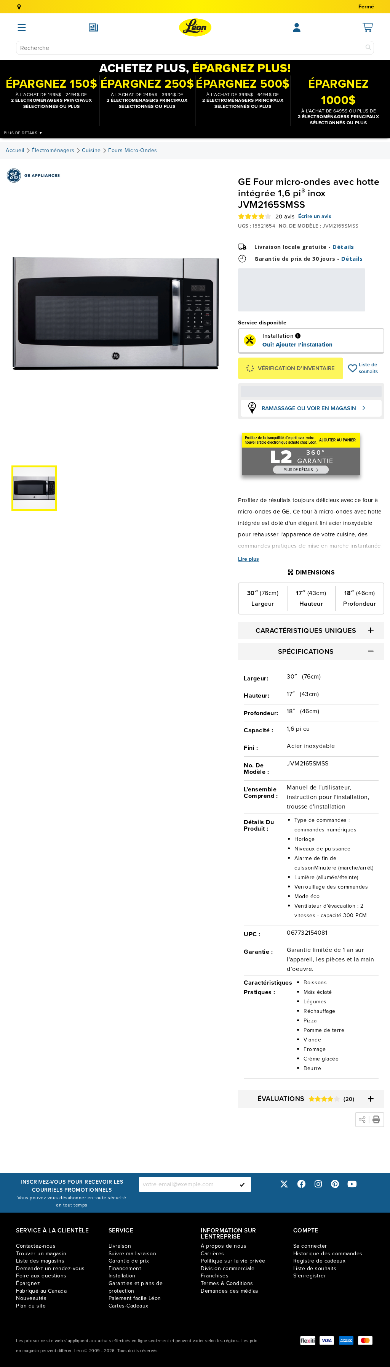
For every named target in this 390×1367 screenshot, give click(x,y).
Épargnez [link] (28, 1283)
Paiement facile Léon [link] (135, 1298)
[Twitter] (284, 1184)
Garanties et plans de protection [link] (136, 1287)
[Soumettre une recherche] (368, 48)
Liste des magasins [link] (40, 1261)
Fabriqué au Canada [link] (41, 1291)
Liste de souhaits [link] (315, 1268)
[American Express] (346, 1340)
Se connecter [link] (310, 1246)
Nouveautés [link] (31, 1298)
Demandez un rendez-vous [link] (50, 1268)
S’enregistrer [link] (309, 1276)
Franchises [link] (215, 1276)
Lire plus (248, 559)
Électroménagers (53, 150)
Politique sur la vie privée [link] (233, 1261)
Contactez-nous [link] (36, 1246)
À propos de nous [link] (223, 1246)
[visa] (326, 1340)
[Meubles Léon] (195, 27)
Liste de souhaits (353, 368)
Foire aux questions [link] (41, 1276)
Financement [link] (125, 1268)
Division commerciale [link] (227, 1268)
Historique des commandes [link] (328, 1254)
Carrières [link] (212, 1254)
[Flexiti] (307, 1340)
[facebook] (301, 1184)
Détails (343, 246)
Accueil (15, 150)
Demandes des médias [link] (230, 1291)
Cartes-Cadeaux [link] (129, 1306)
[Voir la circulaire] (93, 27)
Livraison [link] (120, 1246)
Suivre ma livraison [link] (133, 1254)
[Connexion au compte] (296, 27)
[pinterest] (335, 1184)
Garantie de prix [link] (129, 1261)
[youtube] (352, 1184)
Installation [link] (122, 1276)
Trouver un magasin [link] (41, 1254)
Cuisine (91, 150)
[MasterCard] (365, 1340)
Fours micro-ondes (132, 150)
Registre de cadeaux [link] (319, 1261)
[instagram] (318, 1184)
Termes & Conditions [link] (227, 1283)
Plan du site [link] (31, 1306)
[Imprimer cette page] (376, 1119)
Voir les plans (340, 306)
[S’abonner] (242, 1184)
